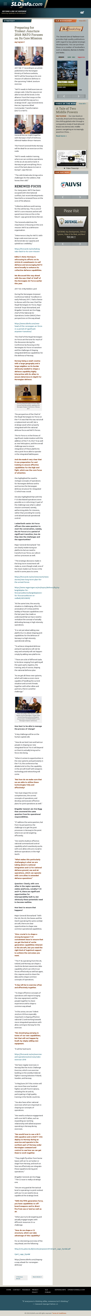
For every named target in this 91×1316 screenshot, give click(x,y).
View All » (82, 21)
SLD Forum (48, 1291)
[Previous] (64, 96)
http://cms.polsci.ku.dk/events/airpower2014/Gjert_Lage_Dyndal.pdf (43, 1249)
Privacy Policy (35, 1291)
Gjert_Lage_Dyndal (22, 1254)
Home (8, 1290)
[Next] (78, 96)
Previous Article (19, 1277)
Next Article (37, 1277)
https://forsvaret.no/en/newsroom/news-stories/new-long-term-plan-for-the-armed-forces (32, 579)
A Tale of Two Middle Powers (67, 110)
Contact (16, 1290)
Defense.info (60, 1290)
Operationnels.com (76, 1290)
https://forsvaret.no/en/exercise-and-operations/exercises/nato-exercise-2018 (28, 1057)
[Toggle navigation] (5, 4)
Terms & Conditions (59, 1313)
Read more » (61, 136)
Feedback (26, 1290)
